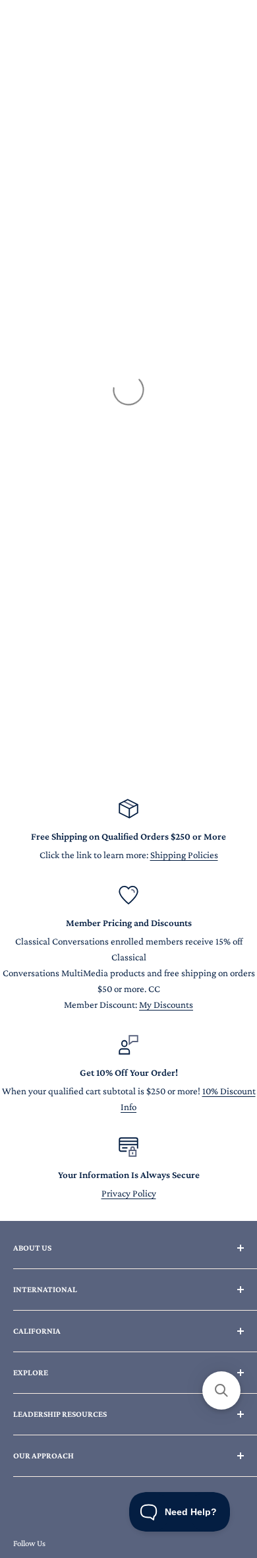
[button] (221, 1390)
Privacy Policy (128, 1193)
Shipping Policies (184, 855)
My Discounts (166, 1004)
